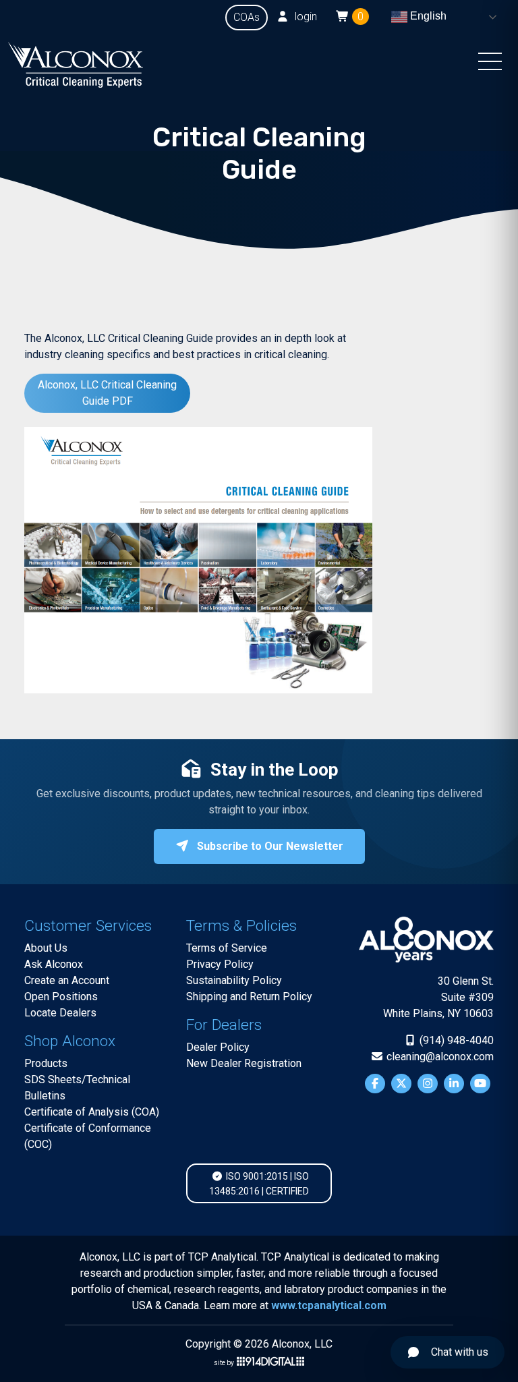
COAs (246, 17)
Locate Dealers (60, 1012)
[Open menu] (490, 65)
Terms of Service (226, 948)
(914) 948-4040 (455, 1040)
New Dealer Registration (243, 1063)
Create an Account (66, 980)
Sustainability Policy (234, 980)
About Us (45, 948)
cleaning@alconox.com (439, 1056)
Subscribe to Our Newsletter (268, 846)
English (427, 16)
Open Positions (61, 996)
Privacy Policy (220, 964)
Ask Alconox (53, 964)
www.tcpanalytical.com (328, 1305)
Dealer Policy (218, 1047)
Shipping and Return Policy (249, 996)
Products (45, 1063)
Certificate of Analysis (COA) (91, 1111)
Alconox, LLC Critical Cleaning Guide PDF (107, 392)
